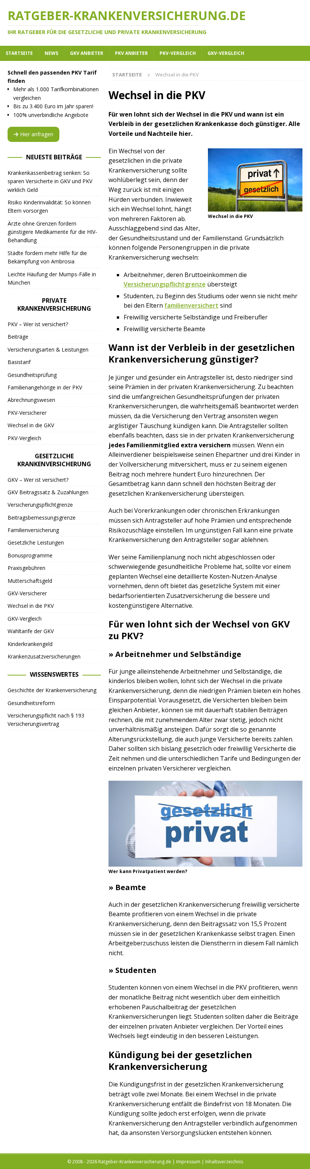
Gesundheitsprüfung (32, 374)
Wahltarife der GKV (31, 631)
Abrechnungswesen (31, 399)
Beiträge (18, 336)
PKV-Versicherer (27, 412)
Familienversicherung (33, 530)
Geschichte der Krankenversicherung (52, 690)
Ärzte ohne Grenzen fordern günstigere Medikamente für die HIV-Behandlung (52, 232)
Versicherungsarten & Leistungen (48, 349)
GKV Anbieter (86, 53)
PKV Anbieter (131, 53)
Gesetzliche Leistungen (36, 542)
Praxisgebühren (26, 567)
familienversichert (191, 305)
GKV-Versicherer (27, 593)
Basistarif (19, 362)
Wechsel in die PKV (31, 605)
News (51, 53)
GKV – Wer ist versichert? (38, 479)
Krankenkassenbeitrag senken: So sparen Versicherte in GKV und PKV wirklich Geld (50, 181)
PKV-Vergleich (178, 53)
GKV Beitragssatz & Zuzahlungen (48, 492)
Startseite (19, 53)
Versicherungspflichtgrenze (165, 284)
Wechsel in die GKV (31, 425)
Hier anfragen (36, 134)
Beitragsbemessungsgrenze (42, 517)
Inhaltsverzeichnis (224, 1161)
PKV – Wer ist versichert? (38, 324)
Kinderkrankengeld (30, 644)
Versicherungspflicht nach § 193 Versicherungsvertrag (46, 719)
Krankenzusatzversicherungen (44, 656)
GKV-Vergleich (226, 53)
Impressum (188, 1161)
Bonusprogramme (30, 555)
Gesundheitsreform (31, 703)
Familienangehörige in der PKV (45, 387)
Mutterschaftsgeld (30, 580)
